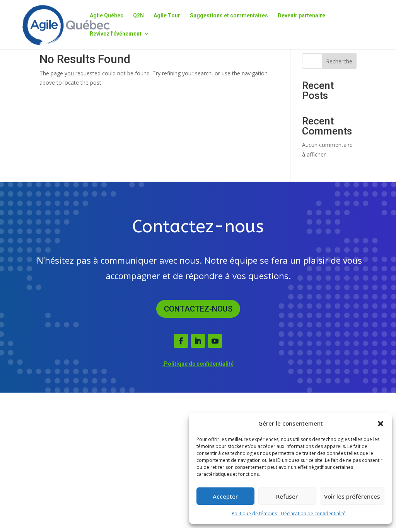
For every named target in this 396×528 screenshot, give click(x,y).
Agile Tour (167, 16)
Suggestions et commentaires (229, 16)
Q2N (138, 16)
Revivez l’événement (116, 34)
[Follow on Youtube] (215, 341)
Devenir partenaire (301, 16)
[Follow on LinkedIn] (198, 341)
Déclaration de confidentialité (313, 513)
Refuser (287, 496)
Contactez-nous (198, 308)
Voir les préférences (352, 496)
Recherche (339, 61)
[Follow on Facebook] (181, 341)
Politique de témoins (254, 513)
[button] (380, 424)
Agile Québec (106, 16)
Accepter (225, 496)
